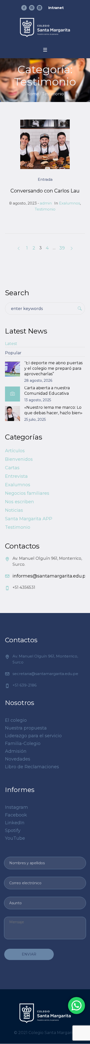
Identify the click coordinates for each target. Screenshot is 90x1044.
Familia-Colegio (22, 743)
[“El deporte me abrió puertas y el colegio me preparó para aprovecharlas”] (12, 369)
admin (46, 203)
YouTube (15, 838)
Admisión (15, 751)
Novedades (17, 759)
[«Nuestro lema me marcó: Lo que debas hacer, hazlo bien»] (12, 413)
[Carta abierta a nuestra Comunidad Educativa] (12, 394)
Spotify (12, 830)
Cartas (12, 467)
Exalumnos (69, 203)
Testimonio (45, 209)
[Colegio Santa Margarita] (45, 27)
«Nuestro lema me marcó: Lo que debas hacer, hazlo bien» (53, 410)
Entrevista (16, 476)
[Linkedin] (39, 7)
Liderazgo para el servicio (33, 735)
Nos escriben (19, 501)
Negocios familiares (27, 493)
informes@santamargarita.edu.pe (50, 576)
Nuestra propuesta (26, 728)
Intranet (56, 8)
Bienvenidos (19, 459)
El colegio (16, 720)
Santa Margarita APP (28, 519)
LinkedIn (14, 823)
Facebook (16, 815)
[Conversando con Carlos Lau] (45, 144)
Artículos (15, 451)
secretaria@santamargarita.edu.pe (45, 673)
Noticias (14, 510)
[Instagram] (31, 7)
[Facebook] (24, 7)
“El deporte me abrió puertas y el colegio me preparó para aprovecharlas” (53, 368)
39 (62, 248)
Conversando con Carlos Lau (45, 191)
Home (32, 94)
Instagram (16, 807)
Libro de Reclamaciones (32, 767)
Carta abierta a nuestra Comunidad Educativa (47, 391)
